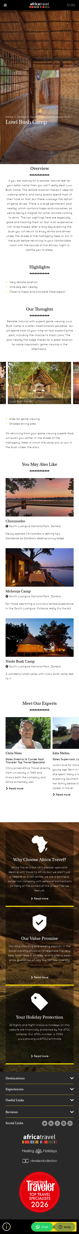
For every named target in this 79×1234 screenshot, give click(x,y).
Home (9, 116)
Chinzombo (15, 521)
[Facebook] (57, 1123)
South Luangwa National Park (50, 116)
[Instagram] (69, 1123)
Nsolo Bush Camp (20, 661)
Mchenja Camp (18, 591)
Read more (16, 788)
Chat (44, 1226)
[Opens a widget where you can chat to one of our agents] (64, 1227)
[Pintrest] (63, 1123)
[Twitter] (44, 1123)
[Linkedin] (50, 1123)
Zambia (22, 116)
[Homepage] (40, 5)
